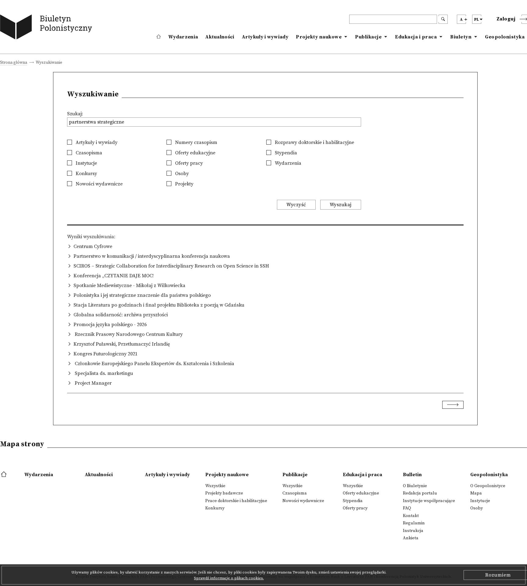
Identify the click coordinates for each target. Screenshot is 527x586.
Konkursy (85, 174)
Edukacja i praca (416, 37)
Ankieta (410, 538)
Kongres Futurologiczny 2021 (105, 354)
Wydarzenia (183, 37)
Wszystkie (215, 486)
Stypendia (285, 153)
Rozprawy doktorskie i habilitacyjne (314, 142)
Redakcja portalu (420, 493)
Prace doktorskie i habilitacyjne (236, 501)
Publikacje (368, 37)
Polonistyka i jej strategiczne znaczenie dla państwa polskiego (142, 295)
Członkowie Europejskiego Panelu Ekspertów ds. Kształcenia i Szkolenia (153, 364)
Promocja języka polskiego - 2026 (110, 325)
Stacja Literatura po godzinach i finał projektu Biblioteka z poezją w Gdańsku (158, 305)
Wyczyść (296, 205)
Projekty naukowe (319, 37)
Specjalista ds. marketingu (103, 373)
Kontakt (411, 516)
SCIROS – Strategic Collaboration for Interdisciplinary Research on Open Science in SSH (171, 266)
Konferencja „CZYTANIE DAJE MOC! (113, 276)
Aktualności (219, 37)
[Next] (453, 405)
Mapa (476, 493)
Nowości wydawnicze (98, 184)
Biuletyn (460, 37)
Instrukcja (413, 531)
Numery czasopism (195, 142)
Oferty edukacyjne (194, 153)
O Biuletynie (415, 486)
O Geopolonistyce (487, 486)
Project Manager (92, 383)
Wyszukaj (341, 205)
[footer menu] (4, 474)
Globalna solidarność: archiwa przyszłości (120, 315)
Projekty (183, 184)
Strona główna (13, 63)
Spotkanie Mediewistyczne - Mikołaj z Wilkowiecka (129, 285)
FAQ (407, 508)
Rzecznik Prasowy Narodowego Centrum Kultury (128, 334)
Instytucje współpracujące (429, 501)
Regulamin (414, 523)
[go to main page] (47, 28)
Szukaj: (75, 114)
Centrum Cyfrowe (92, 246)
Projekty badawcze (224, 493)
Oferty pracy (188, 163)
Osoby (181, 174)
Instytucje (85, 163)
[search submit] (443, 19)
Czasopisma (88, 153)
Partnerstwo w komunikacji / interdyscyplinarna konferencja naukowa (151, 256)
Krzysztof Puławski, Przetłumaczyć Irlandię (121, 344)
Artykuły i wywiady (265, 37)
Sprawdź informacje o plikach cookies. (229, 578)
